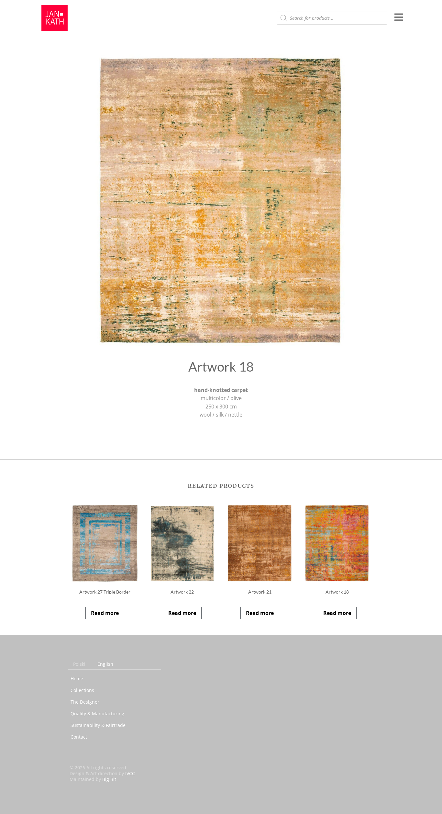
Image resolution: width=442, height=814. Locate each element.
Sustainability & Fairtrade (98, 725)
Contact (79, 737)
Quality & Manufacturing (97, 713)
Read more (105, 613)
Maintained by (93, 779)
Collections (82, 690)
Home (77, 678)
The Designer (85, 702)
